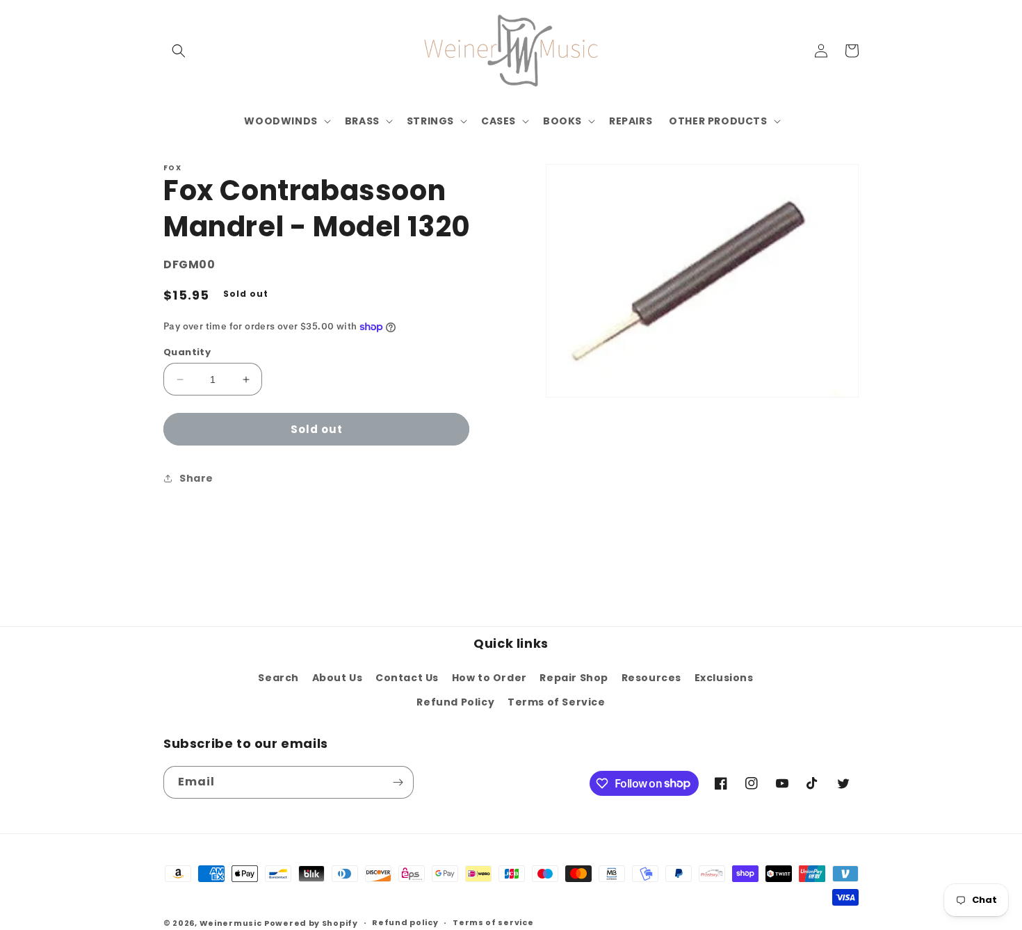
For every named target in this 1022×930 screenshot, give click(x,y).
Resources (651, 678)
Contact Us (407, 678)
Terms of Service (557, 702)
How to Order (489, 678)
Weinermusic (231, 923)
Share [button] (196, 478)
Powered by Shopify (311, 923)
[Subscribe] (397, 782)
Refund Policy (455, 702)
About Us (337, 678)
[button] (178, 50)
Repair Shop (574, 678)
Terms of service (493, 922)
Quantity (187, 352)
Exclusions (724, 678)
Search (278, 678)
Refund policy (405, 922)
